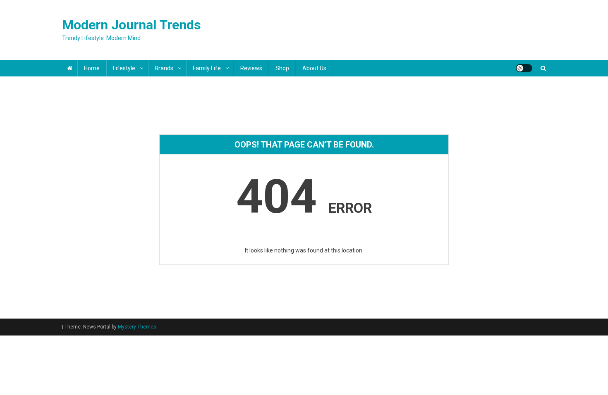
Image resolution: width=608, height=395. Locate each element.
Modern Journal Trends (131, 25)
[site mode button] (524, 68)
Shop (282, 68)
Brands (164, 68)
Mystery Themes (137, 327)
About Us (314, 68)
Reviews (251, 68)
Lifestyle (124, 68)
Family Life (207, 68)
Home (92, 68)
